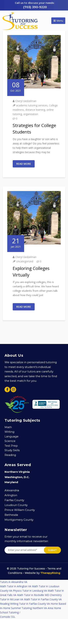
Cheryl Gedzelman (25, 101)
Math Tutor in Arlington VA (15, 586)
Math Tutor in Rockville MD (33, 595)
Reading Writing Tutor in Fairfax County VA (25, 603)
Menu (59, 20)
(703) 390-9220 (35, 7)
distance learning (35, 109)
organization (30, 114)
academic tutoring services (32, 105)
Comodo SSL (7, 616)
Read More (23, 163)
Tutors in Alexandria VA (13, 582)
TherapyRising (50, 573)
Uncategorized (24, 261)
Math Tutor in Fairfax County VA (43, 599)
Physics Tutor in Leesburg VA (30, 590)
